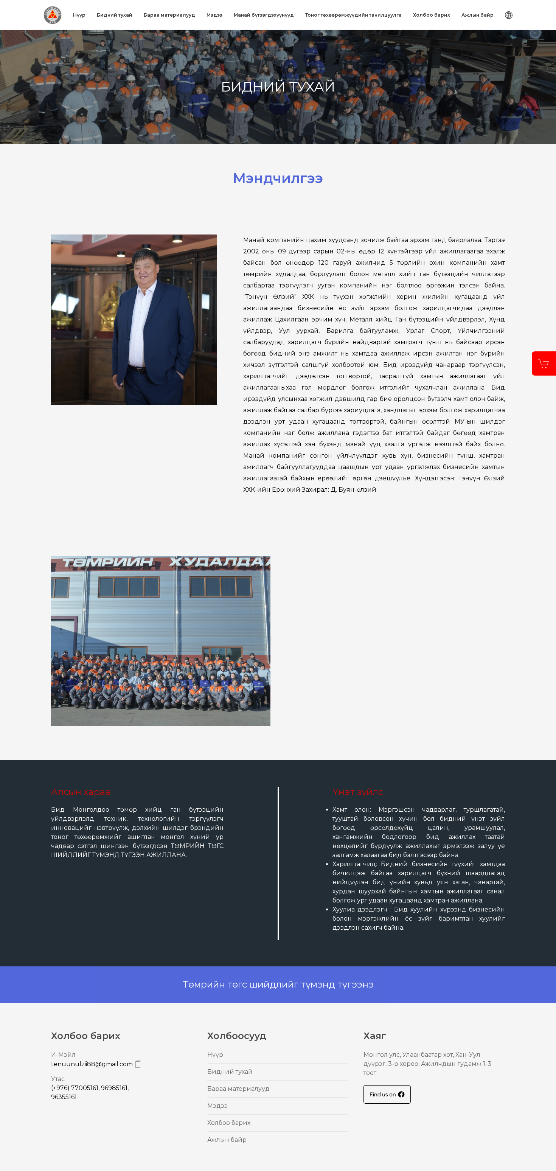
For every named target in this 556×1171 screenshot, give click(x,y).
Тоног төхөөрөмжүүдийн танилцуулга (353, 15)
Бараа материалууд (169, 15)
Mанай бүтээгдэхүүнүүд (264, 15)
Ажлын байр (477, 15)
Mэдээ (214, 15)
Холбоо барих (431, 15)
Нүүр (79, 15)
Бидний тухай (114, 15)
